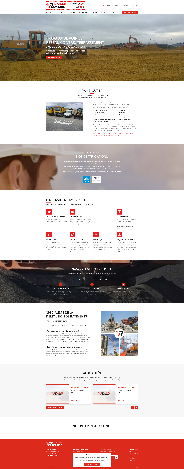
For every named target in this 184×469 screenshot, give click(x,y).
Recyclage (122, 112)
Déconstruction (99, 112)
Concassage (122, 117)
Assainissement (99, 117)
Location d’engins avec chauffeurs (105, 119)
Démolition (122, 110)
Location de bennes (124, 119)
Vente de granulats (124, 115)
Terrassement (99, 115)
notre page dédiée (99, 460)
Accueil (48, 12)
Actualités (104, 12)
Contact (114, 12)
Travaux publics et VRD (101, 110)
